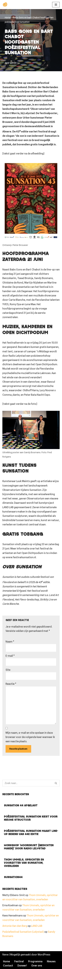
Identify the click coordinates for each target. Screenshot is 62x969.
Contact (8, 965)
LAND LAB (36, 925)
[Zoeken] (56, 783)
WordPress (44, 954)
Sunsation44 (13, 877)
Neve (5, 954)
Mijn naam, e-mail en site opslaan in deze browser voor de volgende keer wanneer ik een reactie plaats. (30, 737)
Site (8, 669)
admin (13, 62)
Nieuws (51, 961)
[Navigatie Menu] (56, 4)
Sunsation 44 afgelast (21, 805)
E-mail (10, 655)
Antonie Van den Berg (14, 925)
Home (8, 17)
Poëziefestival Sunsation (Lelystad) (23, 931)
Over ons (36, 965)
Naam (10, 641)
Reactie (11, 683)
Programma (35, 961)
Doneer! (22, 965)
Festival (19, 961)
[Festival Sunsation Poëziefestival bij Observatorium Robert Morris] (5, 4)
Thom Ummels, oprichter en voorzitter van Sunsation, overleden (24, 863)
